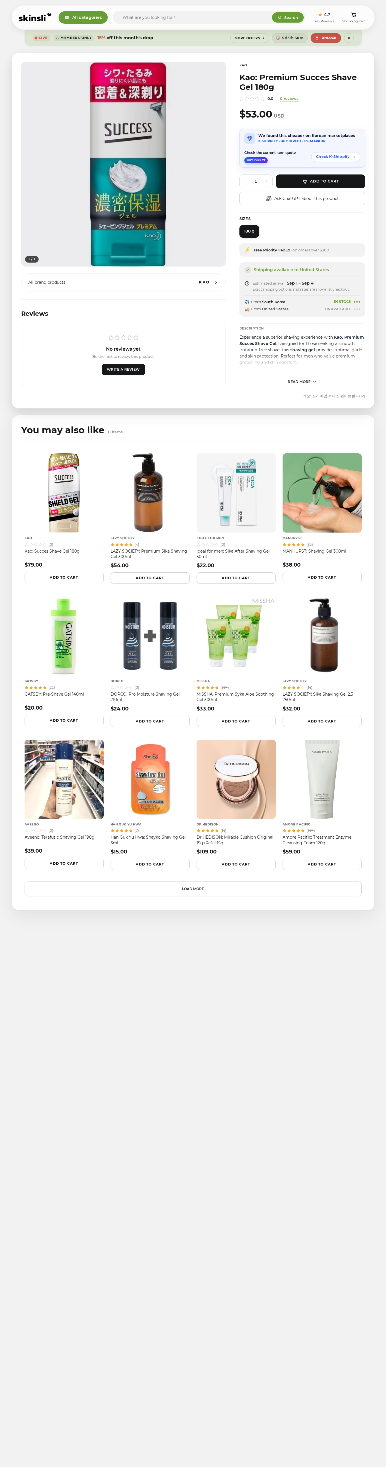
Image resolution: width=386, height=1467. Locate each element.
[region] (123, 164)
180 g (249, 231)
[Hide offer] (349, 38)
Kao (243, 65)
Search (291, 17)
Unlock (329, 38)
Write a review (123, 369)
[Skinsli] (35, 17)
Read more (299, 382)
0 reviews (289, 98)
